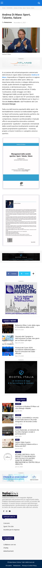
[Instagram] (6, 511)
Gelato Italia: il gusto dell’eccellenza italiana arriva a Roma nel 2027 (26, 444)
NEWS (17, 439)
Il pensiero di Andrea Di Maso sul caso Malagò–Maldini (27, 407)
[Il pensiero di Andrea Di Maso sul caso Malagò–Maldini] (7, 407)
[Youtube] (9, 511)
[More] (33, 274)
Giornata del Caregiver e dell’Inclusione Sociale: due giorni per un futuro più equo (27, 338)
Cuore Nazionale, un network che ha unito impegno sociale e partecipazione (27, 432)
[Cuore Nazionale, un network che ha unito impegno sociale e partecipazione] (7, 431)
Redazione (8, 22)
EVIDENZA (9, 8)
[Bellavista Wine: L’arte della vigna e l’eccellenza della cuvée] (7, 328)
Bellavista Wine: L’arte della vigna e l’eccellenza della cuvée (27, 326)
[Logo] (21, 494)
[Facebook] (3, 511)
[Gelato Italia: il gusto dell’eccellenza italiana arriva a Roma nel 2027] (7, 443)
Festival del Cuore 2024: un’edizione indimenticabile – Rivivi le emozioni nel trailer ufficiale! (25, 350)
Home (3, 8)
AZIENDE (18, 404)
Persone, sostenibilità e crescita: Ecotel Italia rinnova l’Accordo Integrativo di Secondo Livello (27, 420)
